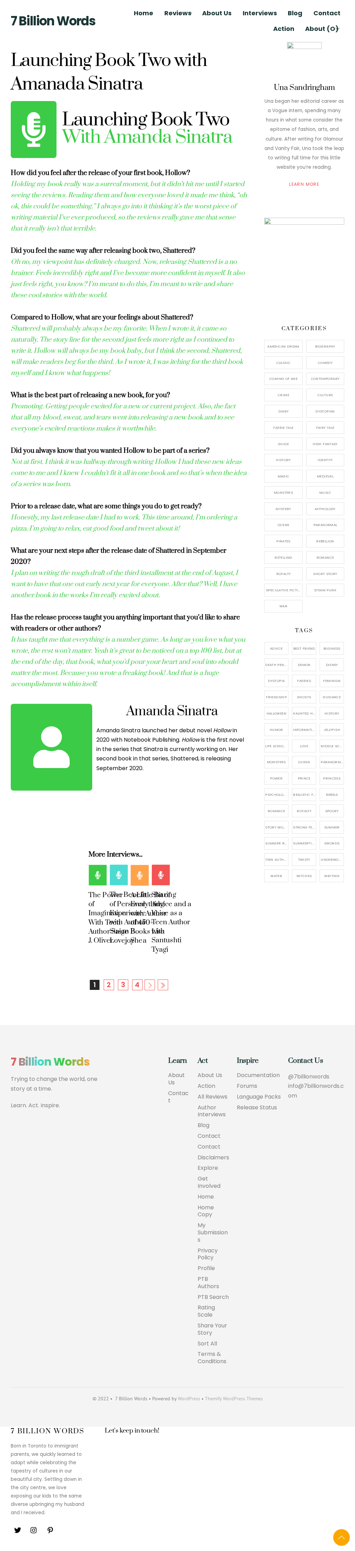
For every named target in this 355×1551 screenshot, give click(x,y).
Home (143, 13)
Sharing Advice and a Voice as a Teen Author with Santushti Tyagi (171, 922)
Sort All (207, 1344)
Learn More (304, 184)
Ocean (283, 525)
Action (283, 28)
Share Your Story (212, 1329)
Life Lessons (276, 746)
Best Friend (304, 648)
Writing (331, 876)
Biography (325, 346)
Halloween (276, 713)
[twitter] (18, 1529)
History (283, 460)
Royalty (283, 574)
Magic (283, 476)
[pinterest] (50, 1529)
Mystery (283, 509)
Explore (208, 1168)
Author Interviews (212, 1111)
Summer (332, 827)
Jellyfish (332, 729)
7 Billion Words (53, 21)
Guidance (332, 697)
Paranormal (325, 525)
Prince (304, 778)
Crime (283, 395)
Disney (332, 664)
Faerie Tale (283, 427)
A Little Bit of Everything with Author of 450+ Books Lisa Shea (150, 918)
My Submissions (213, 1233)
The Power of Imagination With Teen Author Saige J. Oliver (108, 918)
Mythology (325, 509)
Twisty (304, 859)
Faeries (304, 680)
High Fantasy (325, 444)
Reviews (177, 13)
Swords (331, 843)
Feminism (331, 680)
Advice (276, 648)
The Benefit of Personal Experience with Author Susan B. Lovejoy (128, 917)
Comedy (325, 362)
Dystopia (276, 680)
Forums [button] (247, 1086)
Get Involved (209, 1182)
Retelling (283, 557)
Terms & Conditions (212, 1358)
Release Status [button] (257, 1107)
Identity (325, 460)
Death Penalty (276, 664)
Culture (325, 395)
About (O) (322, 28)
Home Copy (206, 1211)
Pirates (283, 541)
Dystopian (325, 411)
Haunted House (304, 713)
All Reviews (212, 1097)
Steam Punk (325, 590)
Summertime (304, 843)
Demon (304, 664)
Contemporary (325, 378)
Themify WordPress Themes (234, 1398)
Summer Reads (276, 843)
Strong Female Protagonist (304, 827)
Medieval (325, 476)
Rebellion (325, 541)
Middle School (332, 746)
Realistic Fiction (304, 794)
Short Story (325, 574)
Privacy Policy (208, 1254)
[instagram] (34, 1529)
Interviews (260, 13)
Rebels (332, 794)
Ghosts (304, 697)
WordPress (189, 1398)
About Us (217, 13)
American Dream (283, 346)
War (283, 606)
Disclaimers (213, 1157)
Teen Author (276, 859)
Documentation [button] (258, 1075)
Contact (326, 13)
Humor (276, 729)
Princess (331, 778)
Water (276, 876)
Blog (295, 13)
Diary (283, 411)
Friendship (276, 697)
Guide (283, 444)
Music (325, 492)
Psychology (276, 794)
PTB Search (213, 1297)
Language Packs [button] (259, 1097)
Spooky (332, 811)
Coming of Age (283, 378)
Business (331, 648)
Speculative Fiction (284, 590)
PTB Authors (208, 1283)
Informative (304, 729)
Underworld (332, 859)
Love (304, 746)
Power (276, 778)
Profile (206, 1268)
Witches (304, 876)
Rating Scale (206, 1311)
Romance (325, 557)
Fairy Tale (325, 427)
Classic (283, 362)
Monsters (283, 492)
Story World (276, 827)
